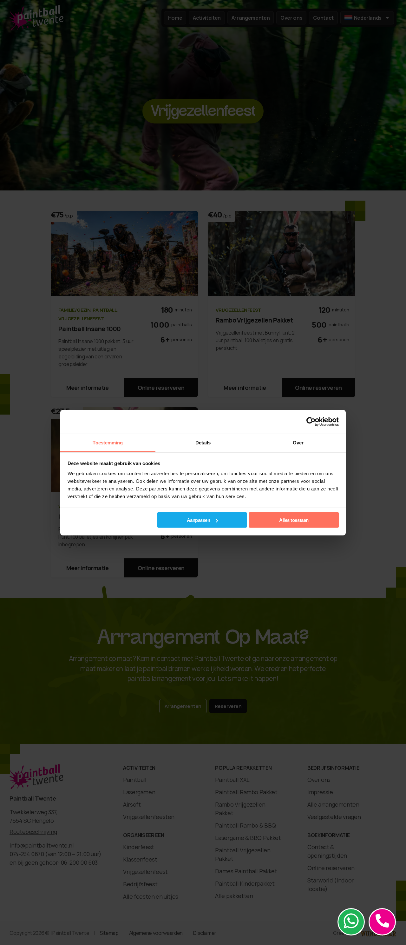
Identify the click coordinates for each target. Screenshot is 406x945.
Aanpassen (198, 520)
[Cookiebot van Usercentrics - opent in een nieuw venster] (311, 422)
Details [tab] (203, 442)
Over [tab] (298, 442)
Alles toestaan (294, 520)
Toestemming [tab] (108, 442)
